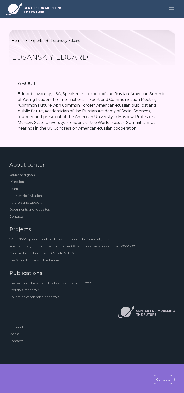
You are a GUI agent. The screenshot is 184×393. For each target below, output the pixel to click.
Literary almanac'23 (24, 290)
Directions (17, 182)
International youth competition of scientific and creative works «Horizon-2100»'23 (72, 246)
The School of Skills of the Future (34, 260)
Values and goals (22, 175)
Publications (25, 273)
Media (14, 334)
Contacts (16, 216)
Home (17, 40)
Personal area (20, 327)
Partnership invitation (25, 195)
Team (13, 189)
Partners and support (25, 202)
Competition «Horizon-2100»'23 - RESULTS (41, 253)
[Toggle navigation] (171, 9)
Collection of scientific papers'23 (34, 297)
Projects (20, 229)
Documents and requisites (29, 209)
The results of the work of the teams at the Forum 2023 (51, 283)
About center (27, 165)
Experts (36, 40)
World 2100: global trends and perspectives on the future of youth (59, 239)
